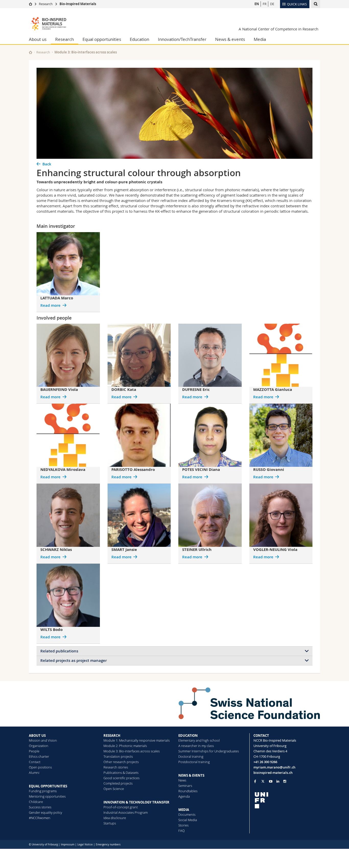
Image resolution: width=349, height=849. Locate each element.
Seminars (185, 785)
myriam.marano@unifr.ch (274, 767)
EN (256, 4)
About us (37, 39)
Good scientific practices (121, 778)
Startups (109, 823)
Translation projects (118, 756)
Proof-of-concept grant (120, 807)
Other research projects (121, 762)
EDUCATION (188, 735)
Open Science (113, 788)
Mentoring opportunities (47, 796)
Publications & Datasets (120, 772)
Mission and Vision (43, 740)
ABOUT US (37, 735)
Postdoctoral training (194, 762)
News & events (230, 39)
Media (260, 39)
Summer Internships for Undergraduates (208, 751)
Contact (34, 762)
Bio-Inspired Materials (78, 4)
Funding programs (43, 791)
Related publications (59, 651)
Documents (186, 814)
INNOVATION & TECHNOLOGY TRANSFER (136, 802)
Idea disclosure (114, 818)
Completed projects (118, 783)
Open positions (40, 767)
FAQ (181, 830)
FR (264, 4)
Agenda (184, 796)
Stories (183, 825)
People (34, 751)
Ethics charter (39, 756)
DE (272, 4)
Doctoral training (190, 756)
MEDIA (183, 809)
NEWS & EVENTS (191, 775)
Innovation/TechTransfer (182, 39)
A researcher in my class (196, 745)
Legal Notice (85, 844)
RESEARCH (111, 735)
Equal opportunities (102, 39)
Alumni (34, 772)
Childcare (36, 801)
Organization (38, 745)
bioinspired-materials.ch (273, 772)
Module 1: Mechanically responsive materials (136, 740)
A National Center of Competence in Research (278, 28)
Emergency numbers (108, 844)
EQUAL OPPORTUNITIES (48, 786)
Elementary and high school (199, 740)
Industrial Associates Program (125, 812)
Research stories (115, 767)
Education (139, 39)
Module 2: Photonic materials (125, 745)
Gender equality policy (45, 812)
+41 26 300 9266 (265, 762)
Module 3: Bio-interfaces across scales (85, 52)
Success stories (40, 807)
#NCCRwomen (39, 818)
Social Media (187, 820)
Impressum (67, 844)
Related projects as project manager (73, 660)
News (182, 780)
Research (46, 4)
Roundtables (187, 791)
